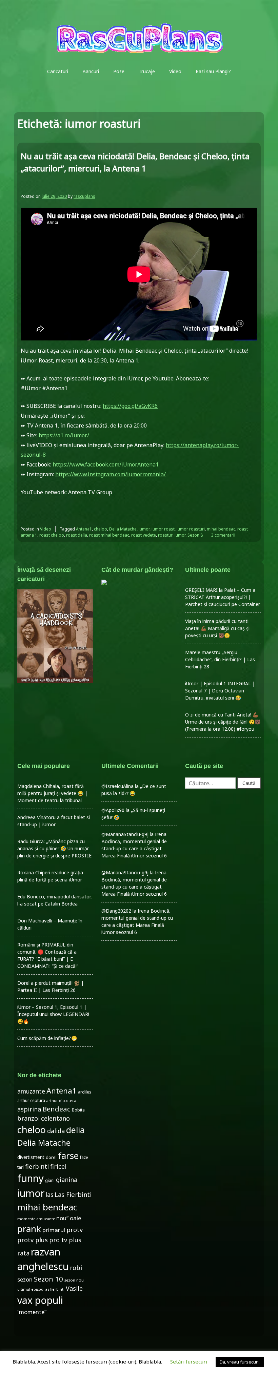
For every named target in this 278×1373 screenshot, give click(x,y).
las (49, 1195)
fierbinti (37, 1166)
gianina (66, 1180)
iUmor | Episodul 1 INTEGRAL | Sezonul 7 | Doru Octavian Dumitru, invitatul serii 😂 (220, 690)
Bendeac (56, 1109)
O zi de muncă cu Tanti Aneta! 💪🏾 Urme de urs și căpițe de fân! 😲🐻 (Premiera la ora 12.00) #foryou (222, 721)
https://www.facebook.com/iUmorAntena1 (106, 464)
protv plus (32, 1240)
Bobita (78, 1110)
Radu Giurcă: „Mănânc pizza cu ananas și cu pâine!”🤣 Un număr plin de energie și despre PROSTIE (54, 848)
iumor (144, 529)
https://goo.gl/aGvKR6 (130, 406)
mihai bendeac (221, 529)
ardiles (84, 1092)
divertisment (30, 1157)
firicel (58, 1166)
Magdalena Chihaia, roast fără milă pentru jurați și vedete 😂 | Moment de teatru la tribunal (52, 793)
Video (175, 71)
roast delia (76, 535)
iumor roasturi (191, 529)
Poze (118, 71)
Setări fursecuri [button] (188, 1361)
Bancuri (90, 71)
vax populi (40, 1300)
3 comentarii (223, 535)
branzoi (28, 1118)
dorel (51, 1157)
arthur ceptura (31, 1100)
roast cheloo (51, 535)
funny (30, 1178)
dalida (56, 1131)
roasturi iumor (171, 535)
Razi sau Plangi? (213, 71)
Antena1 (84, 529)
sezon (25, 1279)
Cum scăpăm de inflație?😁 (47, 1038)
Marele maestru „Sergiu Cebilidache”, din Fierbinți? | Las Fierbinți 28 (220, 659)
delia (75, 1130)
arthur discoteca (61, 1100)
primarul (53, 1230)
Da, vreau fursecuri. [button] (240, 1362)
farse (68, 1155)
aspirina (29, 1109)
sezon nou (74, 1280)
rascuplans (84, 196)
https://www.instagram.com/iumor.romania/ (110, 474)
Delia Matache (123, 529)
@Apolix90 (112, 810)
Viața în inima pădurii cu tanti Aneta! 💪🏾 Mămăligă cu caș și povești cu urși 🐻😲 (217, 628)
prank (29, 1229)
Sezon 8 (195, 535)
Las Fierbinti (73, 1194)
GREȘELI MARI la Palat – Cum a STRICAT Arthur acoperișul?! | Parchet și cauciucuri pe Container (222, 597)
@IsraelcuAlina (117, 786)
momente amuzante (36, 1218)
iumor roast (163, 529)
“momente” (31, 1312)
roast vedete (143, 535)
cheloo (100, 529)
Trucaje (147, 71)
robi (76, 1268)
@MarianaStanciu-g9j (124, 834)
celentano (55, 1118)
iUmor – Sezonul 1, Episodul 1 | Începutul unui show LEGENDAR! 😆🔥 (53, 1014)
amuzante (31, 1091)
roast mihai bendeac (109, 535)
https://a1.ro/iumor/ (64, 435)
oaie (75, 1218)
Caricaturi (57, 71)
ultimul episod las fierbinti (40, 1289)
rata (23, 1253)
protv (74, 1230)
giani (50, 1180)
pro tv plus (65, 1240)
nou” (62, 1218)
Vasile (74, 1288)
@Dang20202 (116, 911)
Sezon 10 (48, 1279)
